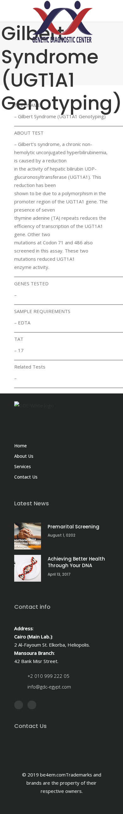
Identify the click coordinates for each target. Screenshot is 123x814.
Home (20, 446)
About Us (23, 456)
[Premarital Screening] (27, 536)
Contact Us (26, 477)
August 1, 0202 (61, 535)
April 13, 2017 (59, 574)
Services (22, 466)
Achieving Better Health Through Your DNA (76, 562)
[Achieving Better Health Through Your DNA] (27, 568)
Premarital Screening (73, 526)
